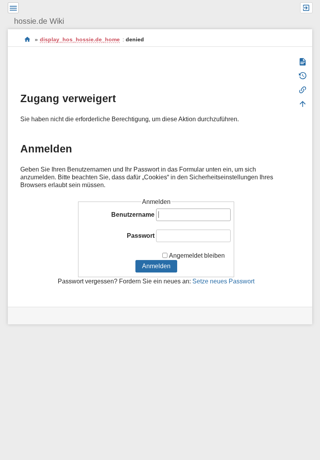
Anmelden (156, 266)
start (27, 39)
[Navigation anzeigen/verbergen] (13, 7)
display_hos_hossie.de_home (80, 39)
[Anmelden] (306, 7)
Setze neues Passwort (223, 281)
